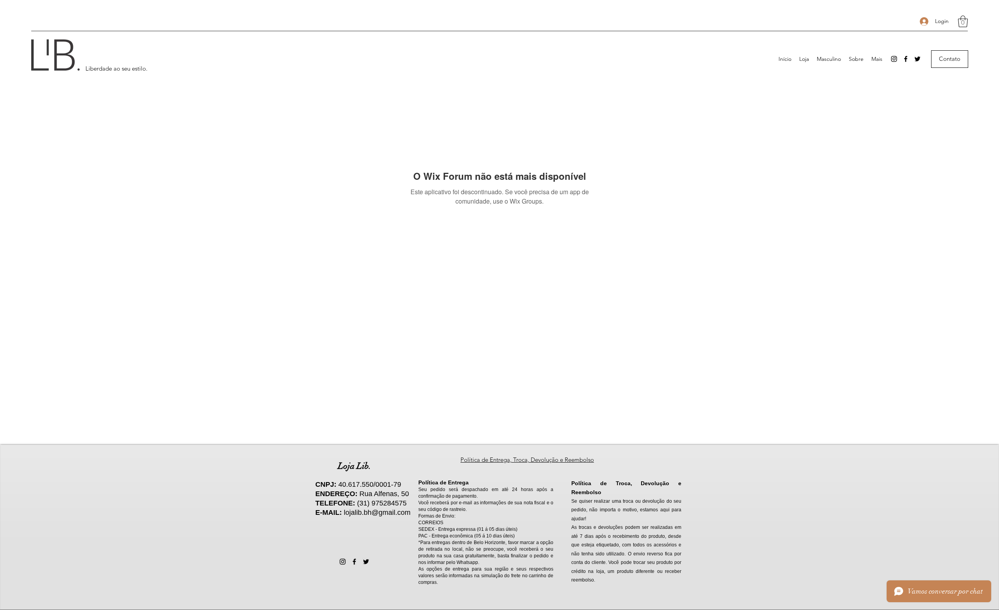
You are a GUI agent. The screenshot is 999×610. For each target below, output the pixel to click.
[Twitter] (917, 59)
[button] (963, 21)
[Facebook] (906, 59)
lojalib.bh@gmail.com (377, 512)
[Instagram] (894, 59)
